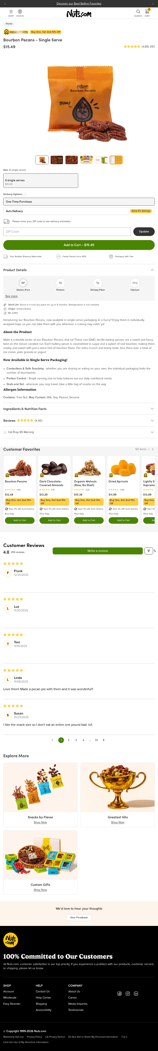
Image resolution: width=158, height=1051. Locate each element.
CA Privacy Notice (55, 1037)
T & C (124, 1037)
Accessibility (43, 1010)
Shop (11, 16)
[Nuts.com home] (79, 13)
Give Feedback (79, 917)
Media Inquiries (78, 1003)
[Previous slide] (5, 3)
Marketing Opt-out (13, 1037)
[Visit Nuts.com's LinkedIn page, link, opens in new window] (136, 993)
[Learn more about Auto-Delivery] (25, 194)
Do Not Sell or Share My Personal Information (93, 1037)
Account (8, 991)
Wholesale (9, 997)
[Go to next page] (104, 740)
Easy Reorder (12, 1003)
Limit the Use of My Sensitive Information (26, 1042)
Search (138, 16)
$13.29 (44, 494)
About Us (74, 991)
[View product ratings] (20, 490)
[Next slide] (153, 3)
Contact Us (43, 991)
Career (72, 997)
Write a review (97, 551)
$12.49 (9, 494)
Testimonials (76, 1010)
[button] (132, 46)
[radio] (40, 180)
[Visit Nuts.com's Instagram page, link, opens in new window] (127, 993)
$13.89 (147, 494)
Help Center (43, 997)
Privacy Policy (34, 1037)
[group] (42, 160)
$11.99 (112, 494)
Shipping (41, 1003)
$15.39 (78, 494)
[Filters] (148, 550)
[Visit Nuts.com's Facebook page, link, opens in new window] (119, 993)
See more (11, 296)
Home (9, 24)
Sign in (20, 16)
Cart (147, 13)
